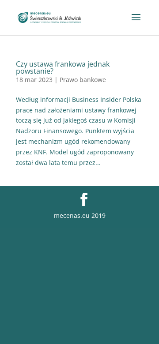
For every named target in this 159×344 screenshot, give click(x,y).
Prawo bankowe (83, 79)
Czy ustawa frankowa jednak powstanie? (63, 67)
